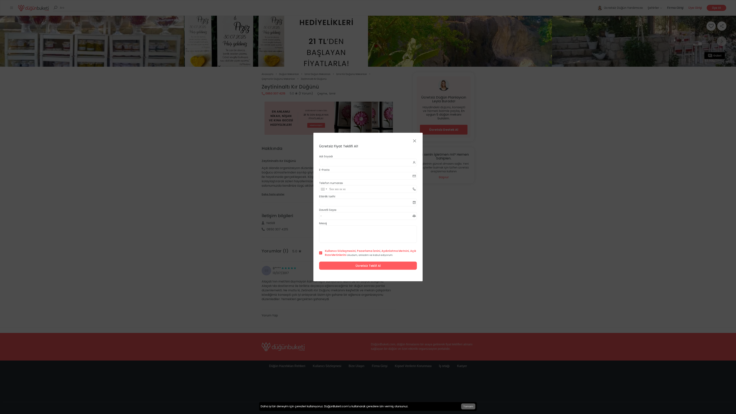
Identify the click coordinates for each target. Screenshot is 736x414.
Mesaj (323, 223)
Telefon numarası (331, 183)
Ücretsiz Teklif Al (368, 266)
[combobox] (323, 189)
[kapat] (414, 141)
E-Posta (324, 170)
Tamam (468, 406)
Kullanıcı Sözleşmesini (340, 251)
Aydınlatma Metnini (395, 251)
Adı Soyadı (326, 156)
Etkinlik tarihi (327, 196)
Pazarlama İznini (368, 251)
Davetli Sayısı (327, 210)
